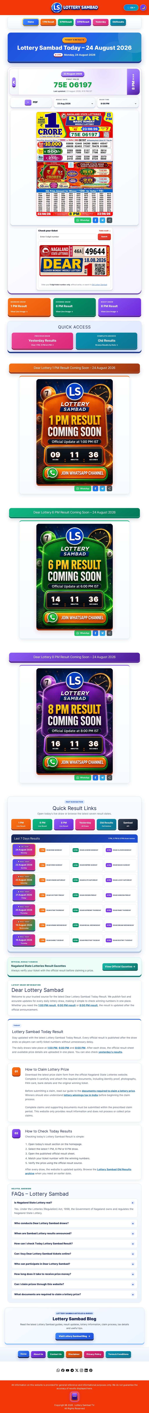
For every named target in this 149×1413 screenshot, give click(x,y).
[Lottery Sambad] (74, 7)
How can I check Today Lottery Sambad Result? (74, 1243)
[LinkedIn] (86, 1371)
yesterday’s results (110, 1052)
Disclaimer (74, 1354)
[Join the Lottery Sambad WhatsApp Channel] (74, 473)
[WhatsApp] (58, 1371)
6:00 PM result (66, 1005)
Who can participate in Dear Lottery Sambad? (74, 1264)
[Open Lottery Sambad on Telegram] (102, 220)
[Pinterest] (90, 1371)
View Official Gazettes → (120, 966)
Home (31, 22)
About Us (38, 1354)
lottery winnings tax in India (81, 1095)
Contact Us (56, 1354)
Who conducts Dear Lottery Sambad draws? (74, 1223)
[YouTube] (67, 1371)
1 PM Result (48, 22)
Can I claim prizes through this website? (74, 1284)
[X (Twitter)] (76, 1371)
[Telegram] (72, 1371)
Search (104, 236)
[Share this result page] (109, 220)
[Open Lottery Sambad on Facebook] (95, 220)
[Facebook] (62, 1371)
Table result (105, 230)
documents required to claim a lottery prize (108, 1090)
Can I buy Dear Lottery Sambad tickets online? (74, 1253)
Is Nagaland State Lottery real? (74, 1203)
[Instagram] (81, 1371)
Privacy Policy (94, 1354)
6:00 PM (64, 1047)
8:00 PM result (88, 1005)
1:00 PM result (47, 1005)
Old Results (118, 22)
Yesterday (100, 22)
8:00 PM (80, 1047)
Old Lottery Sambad (99, 285)
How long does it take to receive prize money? (74, 1274)
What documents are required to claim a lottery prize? (74, 1294)
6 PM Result (66, 22)
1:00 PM (52, 1047)
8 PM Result (83, 22)
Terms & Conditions (118, 1354)
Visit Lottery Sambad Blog (74, 1336)
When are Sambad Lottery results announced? (74, 1233)
